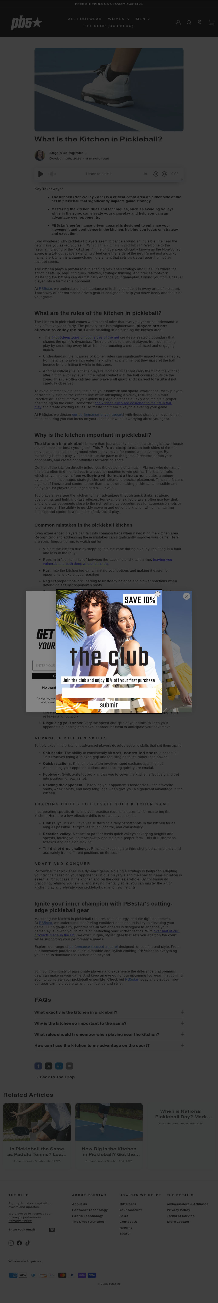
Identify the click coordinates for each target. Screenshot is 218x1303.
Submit (109, 706)
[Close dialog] (157, 594)
